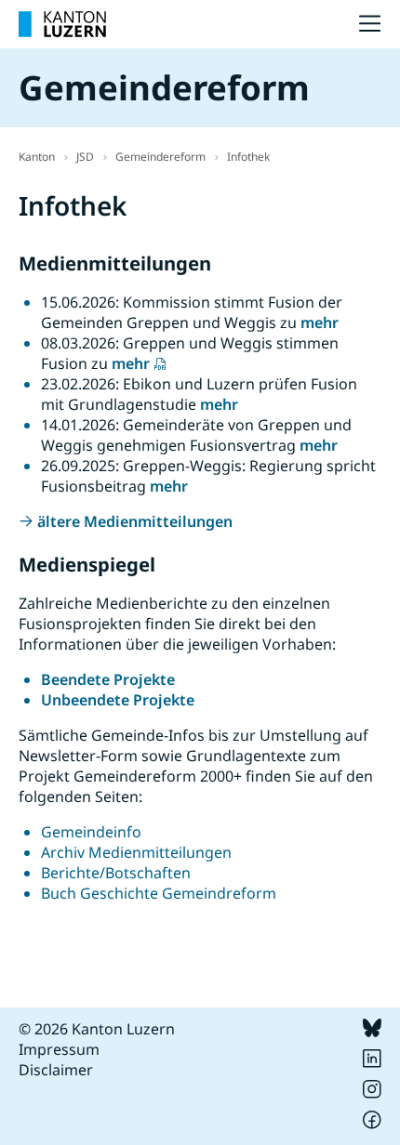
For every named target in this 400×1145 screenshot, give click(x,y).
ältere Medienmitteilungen (135, 521)
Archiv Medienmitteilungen (136, 852)
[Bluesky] (372, 1031)
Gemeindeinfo (91, 832)
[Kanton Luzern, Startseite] (62, 24)
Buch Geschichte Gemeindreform (158, 893)
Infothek (248, 157)
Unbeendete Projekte (117, 700)
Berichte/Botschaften (116, 872)
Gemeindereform (160, 157)
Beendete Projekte (108, 679)
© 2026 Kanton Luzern (97, 1029)
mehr (319, 322)
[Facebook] (372, 1123)
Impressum (59, 1049)
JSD (85, 157)
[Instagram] (372, 1093)
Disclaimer (56, 1069)
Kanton (37, 157)
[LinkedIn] (372, 1062)
